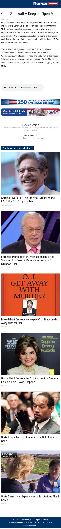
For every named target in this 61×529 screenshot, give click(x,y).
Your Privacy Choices (30, 525)
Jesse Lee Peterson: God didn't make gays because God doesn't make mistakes (30, 128)
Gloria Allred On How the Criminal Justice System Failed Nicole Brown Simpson (29, 380)
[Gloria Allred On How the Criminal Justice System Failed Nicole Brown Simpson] (30, 353)
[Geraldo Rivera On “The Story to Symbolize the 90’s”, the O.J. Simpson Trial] (30, 173)
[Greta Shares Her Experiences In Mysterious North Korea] (30, 471)
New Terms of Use (33, 522)
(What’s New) (47, 522)
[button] (11, 4)
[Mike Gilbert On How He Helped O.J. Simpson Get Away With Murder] (30, 294)
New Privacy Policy (16, 522)
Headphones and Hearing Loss (31, 138)
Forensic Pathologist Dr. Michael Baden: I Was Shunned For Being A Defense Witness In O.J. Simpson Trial (27, 260)
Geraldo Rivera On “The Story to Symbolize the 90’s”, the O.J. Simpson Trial (28, 199)
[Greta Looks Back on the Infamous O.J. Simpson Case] (30, 412)
